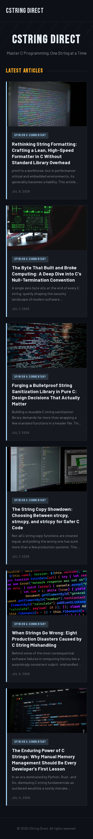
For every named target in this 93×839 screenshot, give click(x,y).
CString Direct (25, 11)
